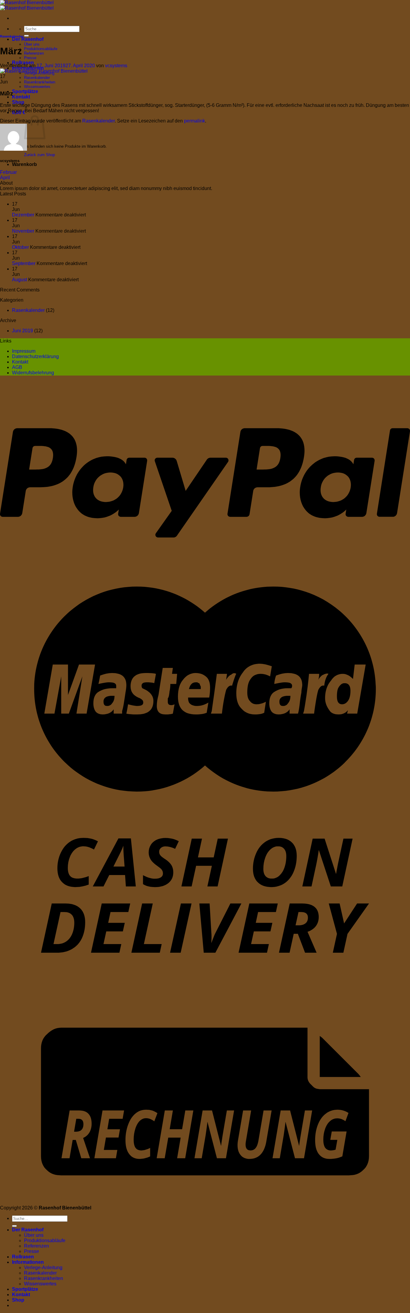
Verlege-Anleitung (43, 1267)
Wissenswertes (37, 86)
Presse (30, 58)
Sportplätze (25, 91)
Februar (8, 172)
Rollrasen (23, 62)
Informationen (28, 1262)
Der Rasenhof (28, 39)
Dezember (23, 214)
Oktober (20, 247)
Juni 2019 (22, 330)
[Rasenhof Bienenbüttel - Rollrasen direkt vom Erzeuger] (27, 5)
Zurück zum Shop (39, 154)
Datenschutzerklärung (35, 356)
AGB (17, 367)
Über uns (32, 44)
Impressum (23, 351)
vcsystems (116, 65)
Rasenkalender (37, 77)
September (23, 263)
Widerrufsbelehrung (33, 372)
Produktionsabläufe (40, 49)
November (23, 231)
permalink (194, 120)
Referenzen (34, 53)
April (5, 177)
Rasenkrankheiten (39, 82)
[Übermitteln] (26, 36)
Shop (18, 102)
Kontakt (21, 96)
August (19, 279)
